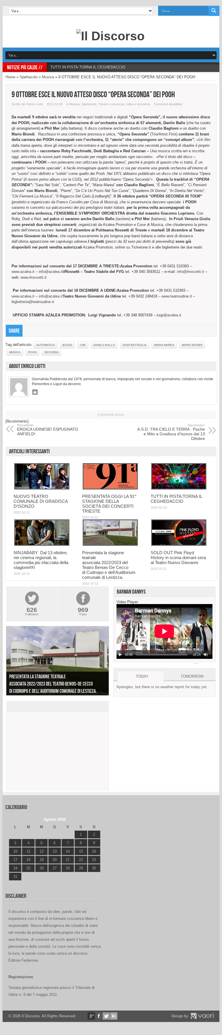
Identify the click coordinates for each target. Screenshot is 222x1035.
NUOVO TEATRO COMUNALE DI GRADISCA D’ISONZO (41, 501)
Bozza (67, 345)
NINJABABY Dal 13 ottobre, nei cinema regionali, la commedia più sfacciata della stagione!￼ (41, 560)
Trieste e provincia (111, 104)
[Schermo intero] (195, 662)
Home (10, 77)
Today (142, 676)
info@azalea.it (51, 271)
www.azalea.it (23, 271)
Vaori (202, 1016)
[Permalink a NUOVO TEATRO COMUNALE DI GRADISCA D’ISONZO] (41, 488)
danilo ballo (104, 345)
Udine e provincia (138, 104)
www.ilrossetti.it (34, 277)
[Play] (120, 654)
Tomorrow (192, 676)
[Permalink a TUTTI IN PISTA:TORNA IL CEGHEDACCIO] (178, 488)
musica (15, 352)
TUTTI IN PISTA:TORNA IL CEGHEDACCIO (87, 67)
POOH (32, 352)
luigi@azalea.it (169, 315)
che (83, 345)
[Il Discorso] (110, 36)
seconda (51, 352)
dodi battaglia (135, 345)
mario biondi (192, 345)
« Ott (12, 884)
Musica (48, 77)
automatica (45, 345)
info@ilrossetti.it (190, 271)
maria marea (164, 345)
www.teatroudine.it (177, 296)
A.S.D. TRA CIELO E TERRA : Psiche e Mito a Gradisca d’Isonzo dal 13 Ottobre (171, 432)
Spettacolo (29, 77)
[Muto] (206, 654)
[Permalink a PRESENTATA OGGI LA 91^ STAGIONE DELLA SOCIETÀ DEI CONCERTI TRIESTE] (110, 488)
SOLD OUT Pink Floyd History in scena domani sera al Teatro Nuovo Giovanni (178, 557)
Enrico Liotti (35, 104)
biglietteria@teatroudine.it (33, 302)
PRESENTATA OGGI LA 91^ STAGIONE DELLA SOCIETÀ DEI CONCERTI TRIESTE (109, 504)
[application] (164, 631)
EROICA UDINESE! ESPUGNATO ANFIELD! (47, 429)
